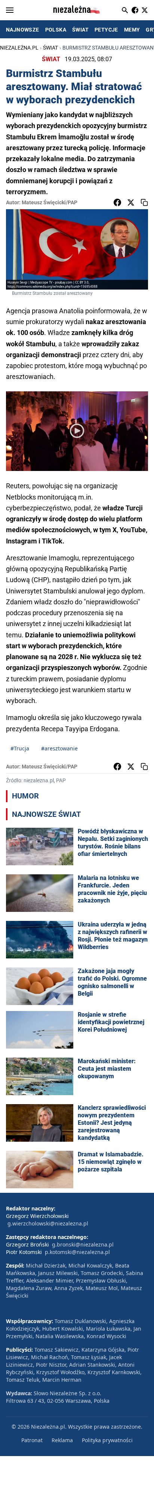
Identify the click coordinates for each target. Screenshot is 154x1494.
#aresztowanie (59, 748)
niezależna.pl (19, 48)
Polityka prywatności (107, 1440)
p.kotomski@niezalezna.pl (77, 1252)
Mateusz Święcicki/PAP (49, 202)
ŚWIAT (80, 30)
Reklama (62, 1440)
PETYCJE (106, 30)
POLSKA (55, 30)
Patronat (32, 1440)
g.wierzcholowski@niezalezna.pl (47, 1223)
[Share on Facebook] (117, 202)
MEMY (132, 30)
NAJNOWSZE (22, 30)
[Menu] (9, 10)
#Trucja (19, 748)
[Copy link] (144, 202)
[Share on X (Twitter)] (131, 202)
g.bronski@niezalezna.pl (83, 1244)
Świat (50, 48)
